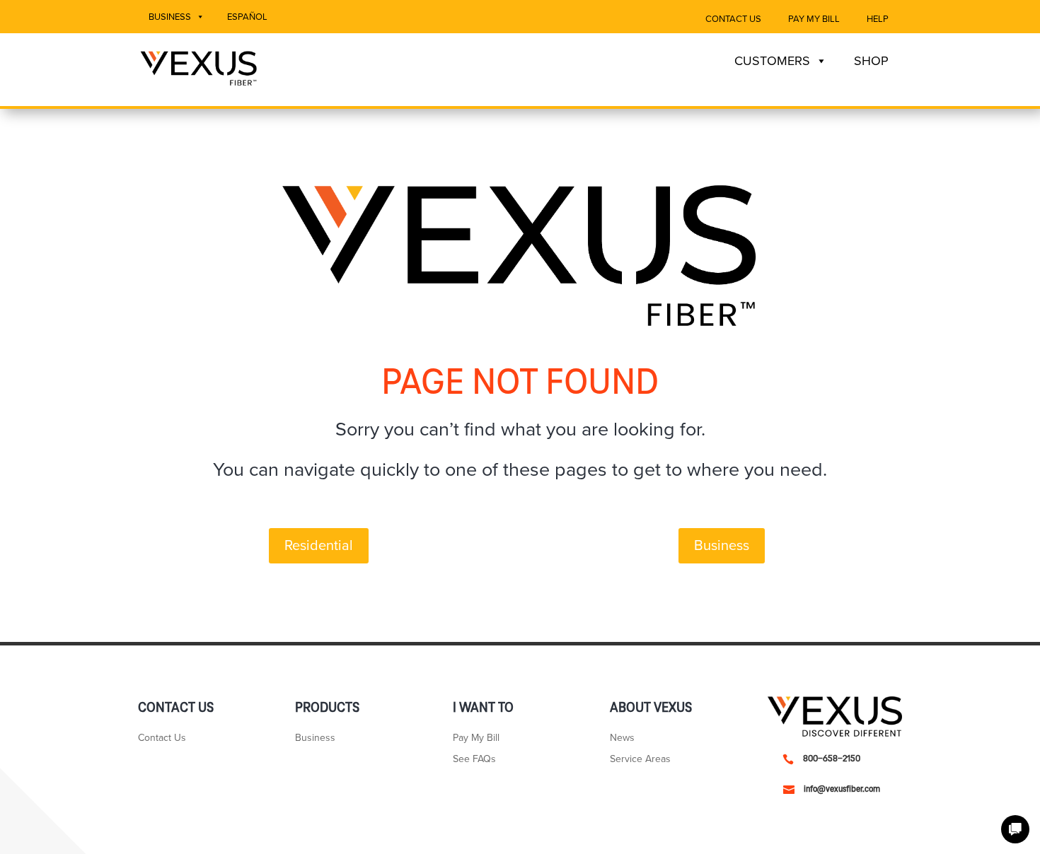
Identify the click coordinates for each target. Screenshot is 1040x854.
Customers (772, 61)
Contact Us (733, 19)
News (622, 738)
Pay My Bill (814, 19)
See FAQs (474, 759)
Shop (871, 61)
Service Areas (640, 759)
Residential (318, 545)
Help (878, 19)
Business (170, 17)
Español (247, 17)
